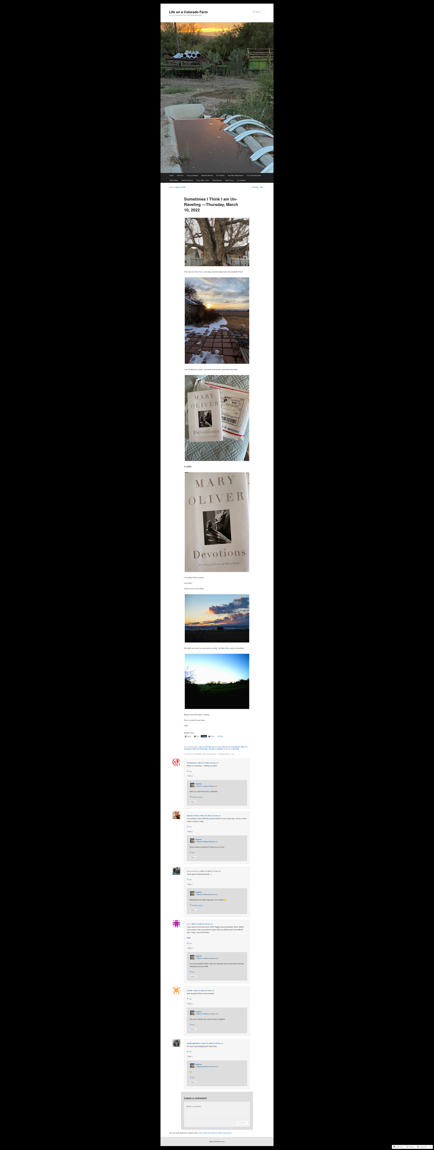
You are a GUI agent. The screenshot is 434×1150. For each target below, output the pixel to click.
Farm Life (180, 175)
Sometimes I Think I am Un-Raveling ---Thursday (199, 749)
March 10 (244, 747)
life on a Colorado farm (233, 747)
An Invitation (220, 175)
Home (171, 175)
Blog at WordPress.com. (217, 1142)
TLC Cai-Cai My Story (254, 175)
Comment (242, 1123)
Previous (254, 187)
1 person (200, 797)
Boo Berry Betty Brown (235, 175)
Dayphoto (220, 749)
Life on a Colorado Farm (188, 11)
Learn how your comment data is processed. (215, 1133)
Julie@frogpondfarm (193, 1043)
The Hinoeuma (191, 763)
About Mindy (174, 180)
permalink (236, 749)
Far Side (189, 990)
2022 (223, 747)
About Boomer (217, 180)
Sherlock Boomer (207, 175)
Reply (190, 776)
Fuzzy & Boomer (192, 175)
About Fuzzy (229, 180)
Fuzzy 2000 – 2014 (202, 180)
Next (262, 187)
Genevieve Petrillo (193, 816)
